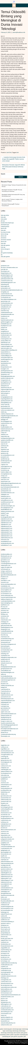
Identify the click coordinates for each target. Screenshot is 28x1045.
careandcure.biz (5, 462)
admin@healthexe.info (19, 32)
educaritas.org (5, 775)
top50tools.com (5, 605)
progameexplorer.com (7, 1008)
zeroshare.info (5, 616)
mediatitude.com (5, 586)
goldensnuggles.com (6, 322)
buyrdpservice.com (6, 325)
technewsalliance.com (7, 908)
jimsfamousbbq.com (6, 554)
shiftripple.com (5, 494)
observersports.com (6, 344)
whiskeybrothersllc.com (7, 543)
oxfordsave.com (5, 337)
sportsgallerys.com (6, 382)
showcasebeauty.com (7, 595)
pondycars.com (5, 957)
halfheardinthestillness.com (8, 678)
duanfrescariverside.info (7, 895)
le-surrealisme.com (6, 593)
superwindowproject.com (8, 700)
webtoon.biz (4, 365)
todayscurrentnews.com (7, 511)
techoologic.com (5, 961)
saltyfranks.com (5, 608)
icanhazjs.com (5, 704)
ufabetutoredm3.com (6, 534)
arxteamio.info (5, 451)
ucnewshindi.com (6, 297)
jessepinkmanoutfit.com (7, 314)
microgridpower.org (6, 474)
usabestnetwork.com (6, 312)
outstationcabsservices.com (8, 976)
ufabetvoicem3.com (6, 882)
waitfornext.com (5, 919)
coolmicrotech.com (6, 981)
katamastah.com (5, 442)
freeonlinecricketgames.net (8, 644)
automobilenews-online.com (8, 987)
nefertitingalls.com (6, 769)
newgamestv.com (5, 380)
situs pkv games (5, 245)
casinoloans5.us (5, 689)
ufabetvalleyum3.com (7, 537)
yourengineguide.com (7, 972)
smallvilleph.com (5, 623)
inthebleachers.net (6, 719)
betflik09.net (4, 779)
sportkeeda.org (5, 459)
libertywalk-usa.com (6, 556)
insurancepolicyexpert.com (8, 597)
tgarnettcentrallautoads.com (8, 575)
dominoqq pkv (8, 1029)
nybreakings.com (5, 974)
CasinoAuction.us (6, 691)
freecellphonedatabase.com (8, 299)
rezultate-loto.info (5, 865)
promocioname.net (6, 640)
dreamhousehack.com (7, 983)
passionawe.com (5, 481)
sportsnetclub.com (6, 333)
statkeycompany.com (6, 599)
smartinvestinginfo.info (7, 906)
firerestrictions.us (5, 648)
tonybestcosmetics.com (7, 996)
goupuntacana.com (6, 760)
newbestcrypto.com (6, 335)
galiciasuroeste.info (6, 625)
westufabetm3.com (6, 541)
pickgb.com (4, 425)
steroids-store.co (5, 661)
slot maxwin (17, 1032)
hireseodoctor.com (6, 854)
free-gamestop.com (6, 305)
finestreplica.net (5, 899)
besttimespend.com (6, 460)
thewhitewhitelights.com (7, 672)
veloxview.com (5, 539)
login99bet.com (5, 749)
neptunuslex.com (5, 565)
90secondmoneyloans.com (8, 829)
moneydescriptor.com (7, 357)
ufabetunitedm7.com (6, 530)
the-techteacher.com (6, 985)
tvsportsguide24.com (6, 399)
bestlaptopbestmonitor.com (8, 666)
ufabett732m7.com (6, 940)
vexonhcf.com (5, 582)
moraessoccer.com (6, 633)
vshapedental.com (6, 968)
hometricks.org (5, 470)
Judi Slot (8, 152)
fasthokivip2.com (5, 342)
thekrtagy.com (5, 978)
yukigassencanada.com (7, 839)
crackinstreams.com (6, 848)
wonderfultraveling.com (7, 638)
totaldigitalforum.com (6, 991)
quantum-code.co (5, 923)
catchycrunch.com (6, 766)
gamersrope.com (5, 301)
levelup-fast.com (5, 857)
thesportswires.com (6, 367)
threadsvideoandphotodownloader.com (11, 290)
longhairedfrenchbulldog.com (9, 350)
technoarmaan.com (6, 993)
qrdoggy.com (4, 419)
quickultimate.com (6, 489)
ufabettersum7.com (6, 522)
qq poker (17, 1034)
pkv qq (3, 221)
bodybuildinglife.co (6, 417)
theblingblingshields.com (8, 376)
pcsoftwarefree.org (6, 790)
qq (1, 251)
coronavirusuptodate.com (8, 846)
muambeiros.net (5, 651)
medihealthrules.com (6, 964)
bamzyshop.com (5, 955)
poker (1, 1029)
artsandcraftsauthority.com (8, 1023)
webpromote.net (5, 659)
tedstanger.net (5, 912)
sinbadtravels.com (6, 307)
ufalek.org (3, 412)
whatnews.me (5, 925)
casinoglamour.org (6, 730)
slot (18, 152)
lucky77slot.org (5, 404)
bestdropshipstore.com (7, 818)
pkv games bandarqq (7, 252)
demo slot (3, 228)
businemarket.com (6, 353)
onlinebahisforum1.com (7, 752)
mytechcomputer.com (7, 1019)
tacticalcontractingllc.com (8, 505)
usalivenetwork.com (6, 293)
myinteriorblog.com (6, 949)
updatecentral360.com (7, 440)
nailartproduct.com (6, 824)
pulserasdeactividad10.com (8, 713)
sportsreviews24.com (7, 400)
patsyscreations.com (6, 771)
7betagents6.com (5, 844)
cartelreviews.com (6, 820)
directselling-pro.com (6, 1011)
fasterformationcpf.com (7, 320)
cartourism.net (5, 710)
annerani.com (4, 610)
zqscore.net (4, 444)
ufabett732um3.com (6, 914)
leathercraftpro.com (6, 472)
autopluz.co (4, 578)
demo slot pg (4, 234)
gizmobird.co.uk (5, 559)
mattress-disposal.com (7, 414)
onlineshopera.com (6, 784)
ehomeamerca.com (6, 812)
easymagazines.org (6, 466)
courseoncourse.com (6, 280)
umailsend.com (5, 316)
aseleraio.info (4, 445)
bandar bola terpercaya (7, 222)
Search (3, 174)
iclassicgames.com (6, 338)
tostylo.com (4, 329)
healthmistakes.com (6, 427)
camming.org (4, 756)
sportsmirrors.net (5, 384)
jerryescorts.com (5, 391)
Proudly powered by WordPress (13, 1041)
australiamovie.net (6, 558)
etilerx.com (4, 897)
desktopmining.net (6, 717)
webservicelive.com (6, 1024)
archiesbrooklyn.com (6, 650)
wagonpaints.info (5, 917)
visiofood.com (5, 942)
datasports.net (5, 385)
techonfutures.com (6, 959)
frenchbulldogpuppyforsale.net (9, 725)
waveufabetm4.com (6, 884)
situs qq (3, 247)
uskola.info (4, 916)
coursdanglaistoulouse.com (8, 563)
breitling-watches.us (6, 573)
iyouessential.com (6, 797)
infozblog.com (5, 653)
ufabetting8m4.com (6, 872)
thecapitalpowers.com (7, 507)
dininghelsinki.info (6, 893)
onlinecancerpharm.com (7, 410)
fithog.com (4, 665)
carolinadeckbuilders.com (8, 601)
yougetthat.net (5, 331)
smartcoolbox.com (6, 498)
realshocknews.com (6, 423)
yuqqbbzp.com (5, 842)
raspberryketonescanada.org (9, 963)
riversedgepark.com (6, 762)
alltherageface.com (6, 1004)
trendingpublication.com (7, 517)
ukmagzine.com (5, 308)
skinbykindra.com (6, 1002)
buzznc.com (4, 998)
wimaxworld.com (5, 642)
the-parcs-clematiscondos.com (9, 267)
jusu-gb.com (4, 269)
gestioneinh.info (5, 931)
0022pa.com (4, 614)
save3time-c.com (5, 580)
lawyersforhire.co (5, 352)
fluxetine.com (4, 683)
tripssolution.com (5, 835)
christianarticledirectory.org (8, 734)
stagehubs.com (5, 745)
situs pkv (3, 217)
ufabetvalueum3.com (6, 876)
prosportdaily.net (5, 933)
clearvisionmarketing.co (7, 921)
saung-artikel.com (6, 340)
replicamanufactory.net (7, 863)
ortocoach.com (5, 479)
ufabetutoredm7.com (6, 535)
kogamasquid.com (6, 726)
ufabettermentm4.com (7, 520)
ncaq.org (3, 781)
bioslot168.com (5, 1021)
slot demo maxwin (6, 239)
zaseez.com (4, 764)
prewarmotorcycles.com (7, 588)
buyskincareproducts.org (7, 723)
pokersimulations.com (7, 861)
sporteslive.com (5, 374)
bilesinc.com (4, 618)
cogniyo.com (4, 464)
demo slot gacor (5, 249)
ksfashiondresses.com (7, 429)
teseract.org (4, 936)
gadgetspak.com (5, 850)
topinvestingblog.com (7, 603)
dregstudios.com (5, 629)
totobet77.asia (5, 513)
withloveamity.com (6, 799)
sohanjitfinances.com (7, 500)
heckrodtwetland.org (6, 676)
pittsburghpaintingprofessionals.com (11, 483)
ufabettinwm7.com (6, 524)
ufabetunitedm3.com (6, 528)
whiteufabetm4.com (6, 889)
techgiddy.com (5, 292)
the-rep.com (4, 606)
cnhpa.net (3, 432)
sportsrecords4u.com (6, 869)
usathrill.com (4, 966)
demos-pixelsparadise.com (8, 584)
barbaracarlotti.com (6, 715)
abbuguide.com (5, 805)
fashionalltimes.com (6, 989)
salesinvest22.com (6, 934)
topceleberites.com (6, 871)
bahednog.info (5, 284)
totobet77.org (4, 515)
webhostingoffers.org (6, 809)
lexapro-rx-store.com (6, 721)
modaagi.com (4, 621)
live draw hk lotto (5, 232)
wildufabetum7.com (6, 545)
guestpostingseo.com (7, 275)
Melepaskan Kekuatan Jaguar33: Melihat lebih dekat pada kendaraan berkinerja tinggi (13, 166)
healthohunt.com (5, 902)
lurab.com (3, 1015)
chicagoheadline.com (7, 754)
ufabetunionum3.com (7, 874)
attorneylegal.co (5, 393)
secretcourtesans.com (7, 750)
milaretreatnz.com (6, 620)
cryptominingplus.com (7, 346)
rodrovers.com (5, 833)
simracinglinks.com (6, 590)
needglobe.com (5, 477)
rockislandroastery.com (7, 1009)
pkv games (14, 1036)
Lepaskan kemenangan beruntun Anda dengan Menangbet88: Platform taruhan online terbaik (13, 159)
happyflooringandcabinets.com (9, 415)
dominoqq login (17, 1029)
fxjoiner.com (4, 1000)
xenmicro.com (5, 782)
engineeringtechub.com (7, 389)
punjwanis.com (5, 265)
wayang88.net (5, 886)
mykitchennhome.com (7, 695)
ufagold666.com (5, 948)
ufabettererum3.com (6, 519)
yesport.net (4, 327)
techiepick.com (5, 953)
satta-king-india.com (6, 837)
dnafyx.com (4, 794)
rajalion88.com (5, 758)
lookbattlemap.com (6, 323)
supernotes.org (5, 436)
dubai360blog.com (6, 402)
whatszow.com (5, 811)
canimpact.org (5, 706)
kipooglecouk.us (5, 693)
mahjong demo (5, 226)
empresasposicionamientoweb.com (10, 994)
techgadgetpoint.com (6, 397)
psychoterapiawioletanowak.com (10, 487)
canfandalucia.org (6, 970)
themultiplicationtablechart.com (9, 728)
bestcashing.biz (5, 646)
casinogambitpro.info (6, 277)
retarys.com (4, 318)
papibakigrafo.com (6, 702)
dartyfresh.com (5, 786)
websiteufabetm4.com (7, 887)
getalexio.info (4, 453)
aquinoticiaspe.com (6, 348)
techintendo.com (5, 814)
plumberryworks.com (6, 485)
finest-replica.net (5, 929)
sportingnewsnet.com (7, 370)
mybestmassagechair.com (8, 680)
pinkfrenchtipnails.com (7, 378)
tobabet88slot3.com (6, 509)
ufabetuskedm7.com (6, 532)
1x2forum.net (4, 747)
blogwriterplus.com (6, 273)
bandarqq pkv (24, 1034)
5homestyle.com (5, 736)
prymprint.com (5, 457)
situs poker (4, 219)
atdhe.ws (3, 674)
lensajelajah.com (5, 777)
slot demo (3, 237)
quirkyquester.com (6, 490)
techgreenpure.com (6, 816)
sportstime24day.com (7, 372)
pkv (25, 1036)
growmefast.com (5, 406)
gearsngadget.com (6, 852)
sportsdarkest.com (6, 363)
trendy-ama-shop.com (7, 938)
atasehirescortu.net (6, 387)
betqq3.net (4, 687)
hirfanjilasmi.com (5, 468)
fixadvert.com (4, 576)
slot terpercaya (5, 224)
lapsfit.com (4, 856)
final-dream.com (5, 927)
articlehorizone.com (6, 841)
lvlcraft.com (4, 827)
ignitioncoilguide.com (7, 1017)
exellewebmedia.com (7, 303)
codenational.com (6, 1006)
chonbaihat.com (5, 655)
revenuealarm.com (6, 1013)
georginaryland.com (6, 668)
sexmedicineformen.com (7, 492)
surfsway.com (4, 822)
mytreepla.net (4, 859)
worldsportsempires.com (7, 438)
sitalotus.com (4, 434)
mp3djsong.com (5, 561)
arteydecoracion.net (6, 663)
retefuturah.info (5, 904)
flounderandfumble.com (7, 901)
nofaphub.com (5, 767)
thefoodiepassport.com (7, 698)
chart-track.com (5, 636)
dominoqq (9, 1031)
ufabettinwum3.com (6, 526)
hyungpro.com (5, 368)
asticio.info (4, 447)
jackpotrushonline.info (7, 295)
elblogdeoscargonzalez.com (8, 657)
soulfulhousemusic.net (7, 502)
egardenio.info (5, 449)
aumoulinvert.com (6, 696)
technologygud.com (6, 421)
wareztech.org (5, 310)
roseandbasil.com (6, 670)
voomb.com (4, 395)
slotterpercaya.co (5, 496)
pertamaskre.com (5, 288)
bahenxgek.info (5, 286)
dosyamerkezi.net (6, 591)
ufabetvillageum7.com (7, 880)
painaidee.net (4, 361)
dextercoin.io (4, 732)
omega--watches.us (6, 571)
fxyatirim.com (4, 803)
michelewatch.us (5, 569)
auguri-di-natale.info (6, 567)
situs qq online (5, 215)
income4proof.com (6, 773)
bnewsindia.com (5, 951)
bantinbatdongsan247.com (8, 282)
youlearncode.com (6, 801)
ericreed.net (4, 681)
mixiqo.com (4, 475)
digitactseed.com (5, 826)
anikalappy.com (5, 891)
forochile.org (4, 635)
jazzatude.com (5, 612)
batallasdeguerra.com (7, 627)
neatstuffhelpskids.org (7, 631)
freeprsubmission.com (7, 946)
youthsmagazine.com (7, 359)
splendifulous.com (6, 867)
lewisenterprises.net (6, 788)
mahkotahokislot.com (7, 408)
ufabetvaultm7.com (6, 878)
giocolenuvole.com (6, 796)
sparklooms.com (5, 504)
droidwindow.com (6, 944)
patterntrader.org (5, 430)
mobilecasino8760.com (7, 685)
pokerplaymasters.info (7, 278)
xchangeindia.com (6, 979)
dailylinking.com (5, 792)
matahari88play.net (6, 355)
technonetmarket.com (7, 910)
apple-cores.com (5, 711)
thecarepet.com (5, 271)
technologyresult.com (7, 807)
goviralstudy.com (5, 708)
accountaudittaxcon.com (7, 455)
